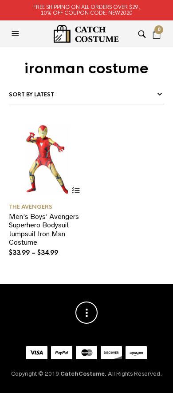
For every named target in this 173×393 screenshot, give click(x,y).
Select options (75, 190)
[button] (16, 33)
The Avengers (30, 206)
